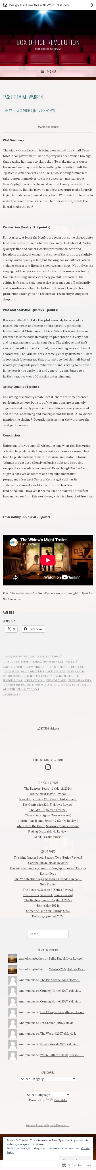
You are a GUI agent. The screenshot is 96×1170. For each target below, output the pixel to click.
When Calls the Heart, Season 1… (62, 1055)
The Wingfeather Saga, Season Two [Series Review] (48, 857)
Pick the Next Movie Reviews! (47, 794)
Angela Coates (45, 667)
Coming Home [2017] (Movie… (60, 991)
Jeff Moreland (56, 680)
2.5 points (18, 667)
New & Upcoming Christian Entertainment (48, 799)
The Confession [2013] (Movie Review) (48, 805)
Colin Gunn (11, 671)
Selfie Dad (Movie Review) (66, 958)
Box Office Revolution (48, 42)
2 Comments (11, 694)
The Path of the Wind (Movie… (60, 980)
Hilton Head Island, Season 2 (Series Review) (48, 821)
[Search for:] (48, 934)
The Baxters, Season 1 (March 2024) (48, 788)
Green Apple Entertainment (43, 675)
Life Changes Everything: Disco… (62, 1012)
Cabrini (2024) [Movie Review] (48, 863)
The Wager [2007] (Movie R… (59, 1034)
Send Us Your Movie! (48, 837)
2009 (30, 667)
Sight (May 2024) (48, 906)
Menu (51, 71)
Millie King (62, 684)
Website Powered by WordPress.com (47, 1125)
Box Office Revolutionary (42, 656)
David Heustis (56, 671)
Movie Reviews (53, 661)
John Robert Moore (17, 684)
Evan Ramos (76, 671)
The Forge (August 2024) (48, 916)
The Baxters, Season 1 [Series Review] (48, 895)
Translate (60, 1100)
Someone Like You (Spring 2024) (48, 911)
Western (71, 661)
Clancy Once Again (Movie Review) (48, 815)
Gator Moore (12, 675)
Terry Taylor (81, 684)
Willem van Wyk (28, 689)
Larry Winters (42, 684)
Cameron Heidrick (70, 667)
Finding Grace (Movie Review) (48, 831)
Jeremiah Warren (80, 680)
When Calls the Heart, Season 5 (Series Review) (48, 826)
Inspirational (31, 661)
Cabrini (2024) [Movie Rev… (67, 969)
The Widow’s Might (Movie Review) (29, 110)
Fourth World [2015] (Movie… (59, 1044)
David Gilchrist (32, 671)
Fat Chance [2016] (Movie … (58, 1023)
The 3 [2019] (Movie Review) (48, 810)
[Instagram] (48, 767)
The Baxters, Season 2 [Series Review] (48, 890)
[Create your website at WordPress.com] (48, 5)
